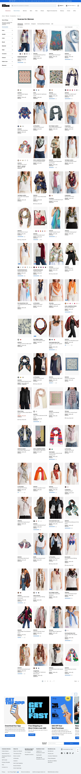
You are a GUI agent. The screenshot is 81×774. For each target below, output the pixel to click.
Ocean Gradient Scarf (54, 232)
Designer (33, 23)
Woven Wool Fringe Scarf (55, 631)
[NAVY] (65, 90)
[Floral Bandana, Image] (56, 77)
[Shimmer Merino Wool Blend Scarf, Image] (25, 398)
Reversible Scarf (69, 268)
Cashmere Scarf (37, 271)
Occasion (4, 53)
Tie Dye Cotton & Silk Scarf (24, 343)
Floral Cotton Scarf (54, 268)
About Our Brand (17, 751)
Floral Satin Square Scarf (24, 450)
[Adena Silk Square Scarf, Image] (25, 508)
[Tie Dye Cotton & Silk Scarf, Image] (25, 326)
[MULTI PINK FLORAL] (25, 267)
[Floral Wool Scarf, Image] (56, 474)
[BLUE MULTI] (65, 630)
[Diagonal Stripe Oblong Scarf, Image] (40, 579)
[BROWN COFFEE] (45, 267)
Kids (36, 10)
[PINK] (74, 90)
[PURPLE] (20, 377)
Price (3, 30)
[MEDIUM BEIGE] (36, 231)
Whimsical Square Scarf (39, 558)
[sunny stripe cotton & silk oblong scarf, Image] (56, 436)
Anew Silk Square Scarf (71, 593)
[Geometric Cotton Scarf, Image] (72, 398)
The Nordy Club (17, 753)
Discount (4, 65)
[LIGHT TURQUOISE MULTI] (25, 160)
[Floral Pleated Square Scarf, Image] (25, 364)
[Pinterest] (67, 753)
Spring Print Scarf (22, 164)
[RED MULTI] (72, 90)
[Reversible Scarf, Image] (72, 254)
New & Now (17, 10)
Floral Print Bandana (70, 378)
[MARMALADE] (65, 303)
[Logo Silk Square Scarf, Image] (56, 290)
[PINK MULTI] (18, 160)
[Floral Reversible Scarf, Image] (72, 77)
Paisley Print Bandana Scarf (71, 340)
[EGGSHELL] (72, 303)
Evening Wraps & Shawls (43, 23)
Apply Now (69, 1)
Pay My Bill (39, 755)
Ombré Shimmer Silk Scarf (55, 378)
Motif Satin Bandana (23, 130)
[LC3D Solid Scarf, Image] (72, 113)
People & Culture (29, 754)
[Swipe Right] (76, 694)
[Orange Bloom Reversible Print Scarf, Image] (56, 147)
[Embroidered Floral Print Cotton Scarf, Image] (40, 41)
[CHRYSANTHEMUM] (52, 449)
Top (77, 751)
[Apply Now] (62, 710)
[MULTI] (49, 90)
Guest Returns (5, 753)
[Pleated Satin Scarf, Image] (25, 254)
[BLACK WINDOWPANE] (24, 53)
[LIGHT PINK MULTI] (20, 160)
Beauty (62, 10)
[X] (64, 753)
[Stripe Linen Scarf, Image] (72, 436)
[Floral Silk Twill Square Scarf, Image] (25, 182)
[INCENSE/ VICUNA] (52, 195)
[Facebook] (62, 753)
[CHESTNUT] (34, 668)
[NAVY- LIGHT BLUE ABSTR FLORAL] (22, 267)
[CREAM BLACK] (76, 90)
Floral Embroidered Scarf (39, 525)
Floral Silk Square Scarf (70, 161)
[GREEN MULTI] (20, 90)
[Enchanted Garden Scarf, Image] (25, 655)
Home (68, 10)
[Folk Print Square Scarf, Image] (40, 326)
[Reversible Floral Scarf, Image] (56, 41)
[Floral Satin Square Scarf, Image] (25, 436)
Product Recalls (6, 762)
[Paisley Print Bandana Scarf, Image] (72, 326)
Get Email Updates (18, 763)
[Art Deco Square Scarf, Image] (40, 147)
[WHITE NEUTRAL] (38, 592)
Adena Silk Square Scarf (24, 522)
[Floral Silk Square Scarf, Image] (72, 147)
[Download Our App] (15, 710)
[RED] (36, 267)
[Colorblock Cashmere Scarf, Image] (56, 182)
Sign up (71, 743)
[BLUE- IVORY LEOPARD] (20, 267)
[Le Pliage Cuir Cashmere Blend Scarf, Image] (40, 655)
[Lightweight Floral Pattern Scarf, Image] (25, 617)
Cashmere (27, 23)
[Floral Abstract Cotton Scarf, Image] (72, 655)
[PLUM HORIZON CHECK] (20, 53)
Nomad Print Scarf (69, 196)
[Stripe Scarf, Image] (72, 41)
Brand (3, 42)
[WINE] (34, 267)
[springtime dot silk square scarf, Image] (56, 326)
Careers (15, 760)
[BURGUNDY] (65, 486)
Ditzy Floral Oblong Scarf (55, 127)
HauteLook (50, 753)
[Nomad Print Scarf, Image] (72, 182)
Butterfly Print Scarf (23, 232)
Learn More (31, 734)
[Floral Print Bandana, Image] (72, 364)
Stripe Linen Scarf (69, 450)
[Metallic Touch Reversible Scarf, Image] (40, 182)
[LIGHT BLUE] (20, 592)
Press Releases (51, 758)
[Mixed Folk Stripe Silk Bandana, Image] (56, 579)
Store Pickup (5, 20)
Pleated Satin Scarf (22, 271)
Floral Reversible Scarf (70, 94)
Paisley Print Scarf (37, 304)
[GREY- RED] (26, 53)
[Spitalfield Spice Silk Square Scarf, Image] (56, 655)
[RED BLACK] (67, 90)
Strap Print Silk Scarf (38, 378)
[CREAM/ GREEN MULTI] (18, 90)
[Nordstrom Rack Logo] (6, 5)
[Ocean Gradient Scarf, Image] (56, 218)
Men (31, 10)
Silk (52, 23)
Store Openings (17, 768)
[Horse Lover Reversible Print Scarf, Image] (25, 579)
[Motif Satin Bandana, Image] (25, 113)
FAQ (3, 764)
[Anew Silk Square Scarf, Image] (72, 579)
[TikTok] (73, 753)
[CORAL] (20, 339)
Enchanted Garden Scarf (24, 669)
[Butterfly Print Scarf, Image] (25, 218)
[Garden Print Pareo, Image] (25, 474)
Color (3, 38)
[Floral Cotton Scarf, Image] (56, 254)
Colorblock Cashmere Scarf (56, 199)
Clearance (7, 10)
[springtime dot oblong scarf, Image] (56, 508)
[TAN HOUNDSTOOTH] (22, 53)
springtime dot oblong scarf (56, 522)
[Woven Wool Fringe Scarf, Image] (56, 617)
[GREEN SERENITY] (27, 267)
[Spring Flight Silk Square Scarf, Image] (72, 617)
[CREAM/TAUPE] (34, 411)
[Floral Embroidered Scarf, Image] (40, 508)
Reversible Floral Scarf (54, 54)
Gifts (74, 10)
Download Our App (10, 735)
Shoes (42, 10)
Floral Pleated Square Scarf (24, 381)
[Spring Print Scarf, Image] (25, 147)
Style (3, 49)
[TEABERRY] (74, 303)
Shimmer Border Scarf (39, 631)
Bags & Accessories (52, 10)
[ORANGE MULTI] (52, 90)
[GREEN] (70, 90)
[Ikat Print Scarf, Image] (72, 474)
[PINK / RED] (54, 339)
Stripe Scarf (68, 54)
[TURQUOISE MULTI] (27, 160)
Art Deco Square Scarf (39, 161)
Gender (4, 34)
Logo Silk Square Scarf (54, 304)
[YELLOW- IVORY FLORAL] (29, 267)
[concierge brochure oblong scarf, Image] (25, 290)
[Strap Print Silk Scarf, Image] (40, 364)
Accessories (13, 16)
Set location (5, 26)
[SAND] (34, 592)
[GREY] (38, 90)
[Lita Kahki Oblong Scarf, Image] (72, 218)
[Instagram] (70, 753)
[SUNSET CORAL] (67, 303)
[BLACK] (40, 267)
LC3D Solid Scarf (69, 127)
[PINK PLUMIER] (43, 267)
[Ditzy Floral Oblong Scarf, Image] (56, 113)
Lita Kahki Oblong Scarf (70, 232)
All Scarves (20, 23)
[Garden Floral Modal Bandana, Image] (56, 398)
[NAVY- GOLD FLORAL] (18, 267)
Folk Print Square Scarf (39, 340)
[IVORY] (29, 53)
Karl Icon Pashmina (69, 307)
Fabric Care (4, 61)
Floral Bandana (52, 94)
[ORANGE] (40, 231)
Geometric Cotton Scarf (71, 412)
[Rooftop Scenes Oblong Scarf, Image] (72, 544)
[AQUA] (38, 521)
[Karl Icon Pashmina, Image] (72, 290)
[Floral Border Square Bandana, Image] (25, 77)
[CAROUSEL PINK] (49, 449)
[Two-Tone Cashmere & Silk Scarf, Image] (40, 398)
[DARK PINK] (34, 90)
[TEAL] (44, 231)
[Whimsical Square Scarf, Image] (40, 544)
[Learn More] (38, 710)
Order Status (5, 751)
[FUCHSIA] (70, 303)
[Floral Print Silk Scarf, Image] (40, 113)
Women (25, 10)
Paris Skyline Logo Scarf (39, 450)
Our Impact (28, 752)
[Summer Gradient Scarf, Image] (40, 474)
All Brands (15, 758)
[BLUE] (20, 126)
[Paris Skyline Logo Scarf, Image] (40, 436)
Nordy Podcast (17, 765)
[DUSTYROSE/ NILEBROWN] (49, 195)
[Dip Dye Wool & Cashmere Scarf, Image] (40, 77)
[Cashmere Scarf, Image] (25, 41)
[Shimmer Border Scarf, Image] (40, 617)
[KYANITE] (36, 90)
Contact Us (5, 767)
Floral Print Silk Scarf (38, 127)
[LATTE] (76, 303)
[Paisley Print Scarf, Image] (40, 290)
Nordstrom (50, 751)
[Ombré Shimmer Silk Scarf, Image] (56, 364)
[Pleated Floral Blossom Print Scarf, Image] (72, 508)
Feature (4, 57)
